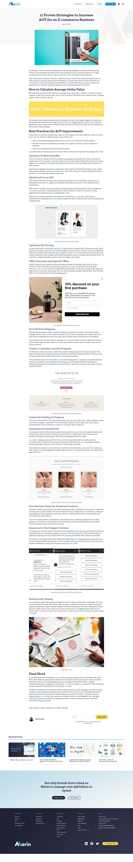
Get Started (74, 798)
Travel (58, 837)
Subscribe (102, 717)
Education (59, 821)
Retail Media (39, 821)
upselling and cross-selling (51, 199)
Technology (60, 834)
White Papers (81, 819)
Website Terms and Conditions (107, 828)
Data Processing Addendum (106, 825)
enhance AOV (60, 680)
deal (90, 271)
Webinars (80, 821)
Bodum (73, 325)
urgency (71, 422)
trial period (64, 519)
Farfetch (74, 592)
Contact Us (110, 843)
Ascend (17, 819)
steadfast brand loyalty (58, 362)
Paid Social (39, 819)
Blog (79, 825)
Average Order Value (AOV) (49, 73)
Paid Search (39, 816)
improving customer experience (41, 698)
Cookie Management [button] (104, 821)
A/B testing (52, 604)
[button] (78, 4)
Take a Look (58, 798)
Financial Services (61, 823)
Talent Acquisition (61, 832)
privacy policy (88, 723)
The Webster (73, 413)
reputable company (92, 442)
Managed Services (20, 823)
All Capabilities (19, 825)
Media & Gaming (61, 825)
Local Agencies (61, 828)
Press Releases (82, 823)
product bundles (53, 171)
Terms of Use (102, 823)
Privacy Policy (102, 816)
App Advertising (40, 823)
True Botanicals (73, 502)
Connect (17, 816)
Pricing (99, 4)
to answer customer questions (71, 533)
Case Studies (81, 816)
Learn (79, 828)
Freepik (70, 670)
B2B (58, 819)
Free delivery (34, 340)
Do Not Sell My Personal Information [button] (108, 819)
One (16, 821)
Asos (73, 241)
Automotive (60, 816)
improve (82, 152)
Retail (58, 830)
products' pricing (53, 248)
